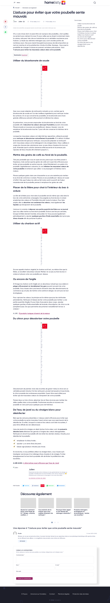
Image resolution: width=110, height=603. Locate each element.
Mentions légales (63, 594)
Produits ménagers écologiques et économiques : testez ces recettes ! (81, 512)
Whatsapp (51, 485)
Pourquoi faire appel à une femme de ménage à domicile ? (63, 511)
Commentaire (20, 555)
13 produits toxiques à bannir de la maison (34, 313)
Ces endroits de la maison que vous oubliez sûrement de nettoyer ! (45, 512)
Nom (17, 565)
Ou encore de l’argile (84, 37)
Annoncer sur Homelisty (38, 594)
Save (43, 485)
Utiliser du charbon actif (85, 35)
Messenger (62, 485)
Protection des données (81, 594)
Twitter (27, 485)
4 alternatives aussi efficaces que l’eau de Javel (41, 463)
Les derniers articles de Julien (37, 478)
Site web (18, 571)
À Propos (24, 594)
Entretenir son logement (30, 8)
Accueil (17, 7)
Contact (52, 594)
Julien (20, 21)
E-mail (57, 565)
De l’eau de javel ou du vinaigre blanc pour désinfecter (85, 44)
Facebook (36, 485)
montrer (24, 55)
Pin (45, 68)
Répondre (22, 541)
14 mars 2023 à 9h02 (92, 533)
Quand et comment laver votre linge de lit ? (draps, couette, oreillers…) (28, 512)
